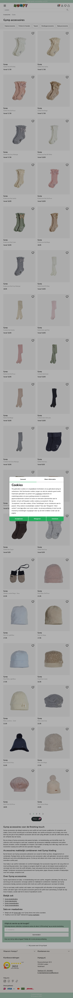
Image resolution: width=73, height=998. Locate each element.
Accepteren (19, 519)
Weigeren (37, 519)
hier (22, 508)
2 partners (38, 494)
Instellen (55, 519)
